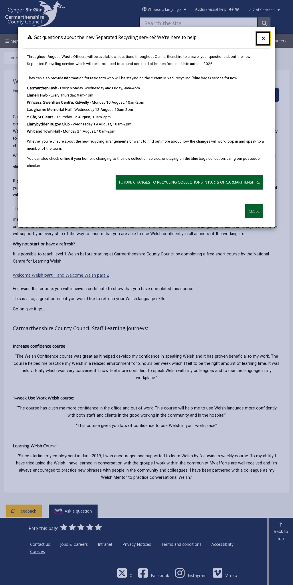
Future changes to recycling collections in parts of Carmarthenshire (189, 182)
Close (254, 211)
